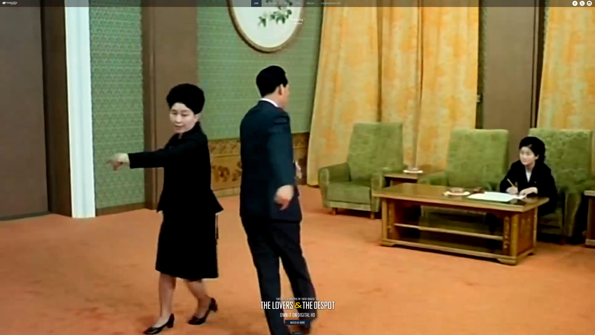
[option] (297, 21)
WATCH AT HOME (297, 322)
